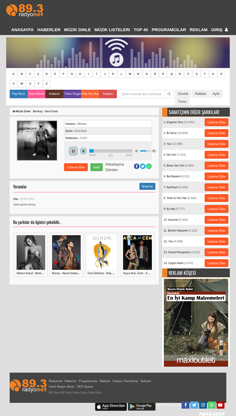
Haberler (71, 381)
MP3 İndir (66, 392)
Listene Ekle (76, 167)
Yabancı (108, 93)
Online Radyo (80, 392)
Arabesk (54, 93)
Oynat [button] (73, 151)
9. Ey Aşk (174, 209)
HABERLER (48, 29)
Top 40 (141, 29)
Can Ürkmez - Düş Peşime (102, 273)
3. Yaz (173, 144)
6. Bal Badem (177, 176)
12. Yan (173, 241)
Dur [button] (83, 151)
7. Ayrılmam (176, 187)
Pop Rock (18, 93)
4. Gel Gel (175, 154)
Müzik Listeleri (112, 29)
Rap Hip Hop (90, 93)
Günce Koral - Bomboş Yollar (31, 273)
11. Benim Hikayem (181, 230)
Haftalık (200, 93)
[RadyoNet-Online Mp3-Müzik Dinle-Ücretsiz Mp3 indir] (24, 10)
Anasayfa (22, 29)
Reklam (198, 29)
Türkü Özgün (72, 93)
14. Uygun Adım (178, 263)
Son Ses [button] (154, 151)
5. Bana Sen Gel (179, 165)
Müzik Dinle (77, 29)
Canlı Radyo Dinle (61, 386)
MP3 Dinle (54, 392)
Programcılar (169, 29)
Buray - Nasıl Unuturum (66, 273)
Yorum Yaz (147, 186)
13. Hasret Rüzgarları (182, 252)
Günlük (183, 93)
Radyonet (55, 381)
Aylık (216, 93)
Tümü (182, 101)
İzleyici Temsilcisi (125, 381)
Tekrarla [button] (111, 155)
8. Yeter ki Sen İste (180, 198)
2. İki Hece (176, 133)
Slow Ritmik (36, 93)
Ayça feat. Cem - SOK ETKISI (137, 273)
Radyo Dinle (95, 392)
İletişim (146, 381)
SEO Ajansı (85, 386)
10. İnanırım (176, 219)
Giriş (217, 29)
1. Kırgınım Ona (179, 122)
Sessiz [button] (137, 151)
